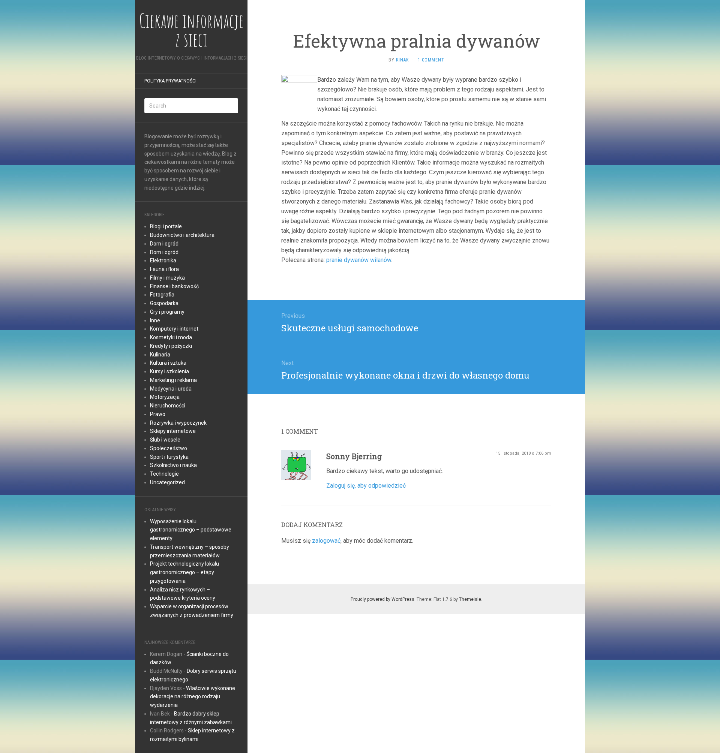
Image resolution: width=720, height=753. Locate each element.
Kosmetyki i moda (171, 337)
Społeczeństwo (168, 448)
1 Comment (431, 60)
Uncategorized (167, 482)
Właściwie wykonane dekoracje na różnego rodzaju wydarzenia (192, 696)
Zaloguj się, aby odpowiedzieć (366, 485)
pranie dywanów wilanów (358, 259)
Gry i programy (167, 312)
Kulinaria (160, 355)
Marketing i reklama (173, 380)
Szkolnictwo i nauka (173, 465)
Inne (155, 320)
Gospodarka (164, 303)
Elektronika (163, 260)
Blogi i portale (166, 226)
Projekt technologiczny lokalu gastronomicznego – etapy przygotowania (184, 572)
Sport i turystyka (169, 457)
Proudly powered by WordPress (382, 599)
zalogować (326, 540)
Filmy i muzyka (167, 278)
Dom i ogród (164, 244)
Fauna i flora (164, 269)
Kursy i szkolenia (169, 371)
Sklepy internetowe (173, 431)
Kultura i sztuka (168, 363)
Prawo (157, 414)
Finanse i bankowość (174, 286)
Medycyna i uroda (171, 389)
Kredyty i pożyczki (171, 346)
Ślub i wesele (165, 440)
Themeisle (470, 599)
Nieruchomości (167, 406)
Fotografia (162, 295)
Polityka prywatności (170, 81)
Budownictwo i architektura (182, 235)
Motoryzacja (165, 397)
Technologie (164, 474)
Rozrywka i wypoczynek (178, 423)
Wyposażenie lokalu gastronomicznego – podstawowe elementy (190, 530)
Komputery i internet (174, 329)
